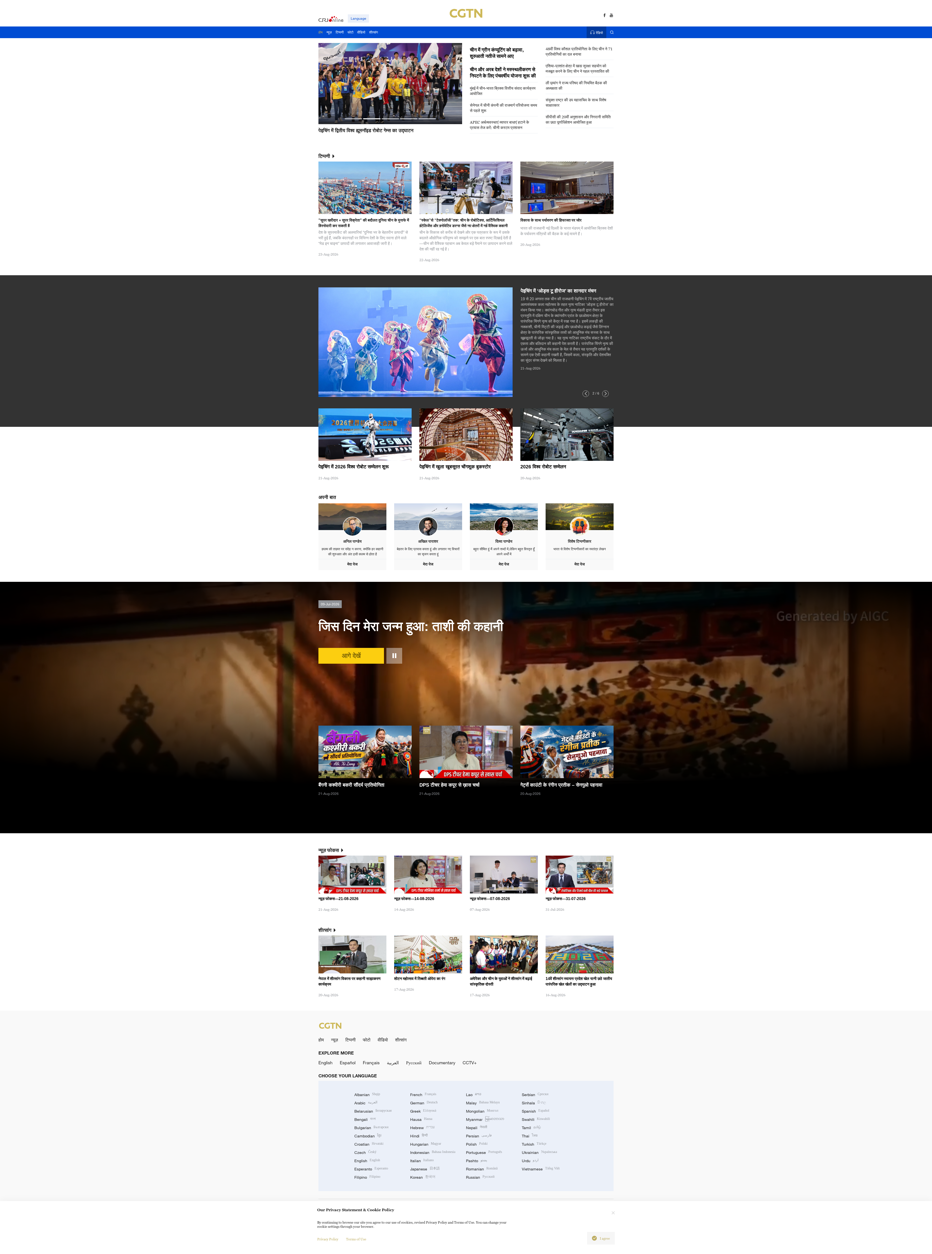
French (423, 1094)
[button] (353, 118)
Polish (477, 1144)
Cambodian (367, 1136)
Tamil (531, 1127)
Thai (530, 1136)
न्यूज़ (334, 1039)
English (325, 1062)
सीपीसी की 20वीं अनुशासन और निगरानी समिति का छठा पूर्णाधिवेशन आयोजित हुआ (578, 119)
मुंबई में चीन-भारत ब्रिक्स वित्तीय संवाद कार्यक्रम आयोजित (502, 91)
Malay (483, 1102)
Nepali (476, 1127)
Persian (479, 1136)
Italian (422, 1160)
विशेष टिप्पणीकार (579, 541)
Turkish (534, 1144)
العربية (393, 1062)
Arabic (365, 1102)
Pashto (476, 1160)
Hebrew (422, 1127)
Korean (422, 1177)
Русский (414, 1062)
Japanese (425, 1169)
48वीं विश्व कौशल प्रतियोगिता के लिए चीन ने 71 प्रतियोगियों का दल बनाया (579, 51)
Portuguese (484, 1152)
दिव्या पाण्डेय (503, 541)
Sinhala (534, 1102)
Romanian (482, 1169)
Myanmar (485, 1119)
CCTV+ (470, 1062)
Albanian (367, 1094)
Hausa (421, 1119)
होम (321, 1039)
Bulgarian (371, 1127)
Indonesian (432, 1152)
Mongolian (482, 1111)
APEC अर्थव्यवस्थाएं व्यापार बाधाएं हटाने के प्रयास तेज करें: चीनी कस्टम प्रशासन (499, 125)
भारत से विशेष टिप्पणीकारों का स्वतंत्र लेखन (579, 549)
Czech (365, 1152)
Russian (480, 1177)
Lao (473, 1094)
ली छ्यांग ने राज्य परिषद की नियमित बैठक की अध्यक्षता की (576, 85)
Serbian (535, 1094)
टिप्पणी (350, 1039)
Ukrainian (539, 1152)
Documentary (442, 1062)
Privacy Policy (327, 1239)
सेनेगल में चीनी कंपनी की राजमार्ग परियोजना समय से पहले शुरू (503, 108)
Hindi (419, 1136)
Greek (423, 1111)
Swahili (536, 1119)
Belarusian (372, 1111)
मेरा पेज (352, 564)
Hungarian (425, 1144)
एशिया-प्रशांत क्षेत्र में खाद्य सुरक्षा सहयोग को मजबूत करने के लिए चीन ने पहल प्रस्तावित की (577, 68)
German (424, 1102)
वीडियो (383, 1039)
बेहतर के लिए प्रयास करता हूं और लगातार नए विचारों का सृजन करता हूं (428, 551)
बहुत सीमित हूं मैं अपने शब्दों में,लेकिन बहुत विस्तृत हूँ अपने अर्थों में (504, 551)
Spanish (535, 1111)
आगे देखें (351, 655)
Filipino (367, 1177)
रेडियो (599, 33)
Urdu (530, 1160)
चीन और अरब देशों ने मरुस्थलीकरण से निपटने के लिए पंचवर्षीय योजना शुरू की (503, 73)
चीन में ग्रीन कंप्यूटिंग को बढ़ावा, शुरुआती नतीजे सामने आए (497, 53)
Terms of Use (356, 1239)
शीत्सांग (401, 1039)
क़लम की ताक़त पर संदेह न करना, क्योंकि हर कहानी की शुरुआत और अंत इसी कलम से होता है (352, 551)
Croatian (368, 1144)
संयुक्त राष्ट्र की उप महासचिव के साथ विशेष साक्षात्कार (576, 102)
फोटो (366, 1039)
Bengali (365, 1119)
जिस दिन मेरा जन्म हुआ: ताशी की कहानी (410, 626)
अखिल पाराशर (428, 541)
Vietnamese (541, 1169)
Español (348, 1062)
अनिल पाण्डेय (352, 541)
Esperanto (371, 1169)
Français (371, 1062)
